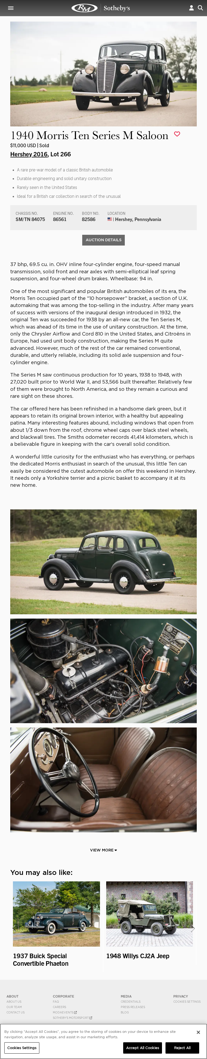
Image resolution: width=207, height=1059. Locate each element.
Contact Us (15, 1012)
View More (102, 850)
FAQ (56, 1001)
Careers (59, 1007)
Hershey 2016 (28, 153)
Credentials (130, 1001)
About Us (13, 1001)
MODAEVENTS (63, 1012)
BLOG (125, 1012)
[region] (103, 1041)
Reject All (182, 1048)
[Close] (198, 1032)
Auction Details (104, 240)
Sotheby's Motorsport (71, 1017)
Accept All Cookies (142, 1048)
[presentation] (13, 928)
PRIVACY (180, 996)
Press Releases (133, 1007)
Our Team (14, 1007)
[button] (191, 8)
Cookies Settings (187, 1001)
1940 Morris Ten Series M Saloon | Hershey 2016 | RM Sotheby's (101, 8)
